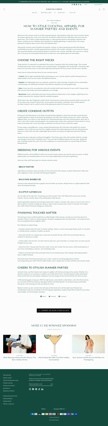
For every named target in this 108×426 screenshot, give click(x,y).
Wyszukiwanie (7, 375)
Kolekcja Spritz (7, 401)
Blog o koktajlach (55, 20)
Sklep (35, 12)
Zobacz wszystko (54, 329)
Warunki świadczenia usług (10, 380)
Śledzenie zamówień (8, 391)
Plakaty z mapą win (8, 404)
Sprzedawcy (6, 388)
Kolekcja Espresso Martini (10, 396)
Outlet (73, 12)
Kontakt (62, 12)
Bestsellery (46, 12)
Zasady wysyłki (7, 377)
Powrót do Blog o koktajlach (55, 310)
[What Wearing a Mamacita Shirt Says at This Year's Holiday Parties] (19, 344)
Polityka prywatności (9, 385)
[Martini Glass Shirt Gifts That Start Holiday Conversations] (54, 344)
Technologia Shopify (54, 420)
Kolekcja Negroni (8, 398)
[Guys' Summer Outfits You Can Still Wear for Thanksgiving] (88, 344)
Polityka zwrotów (8, 383)
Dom (48, 20)
